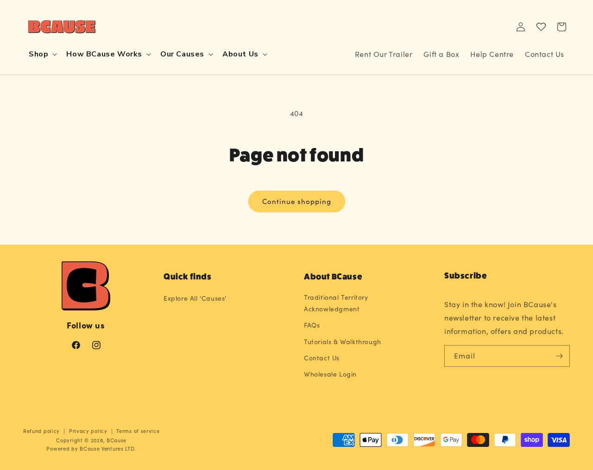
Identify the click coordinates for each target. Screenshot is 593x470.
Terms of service (137, 430)
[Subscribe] (559, 356)
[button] (42, 54)
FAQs (312, 325)
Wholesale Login (330, 374)
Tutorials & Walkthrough (342, 341)
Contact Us (322, 357)
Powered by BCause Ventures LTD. (91, 448)
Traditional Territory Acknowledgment (336, 303)
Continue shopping (296, 201)
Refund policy (41, 430)
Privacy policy (88, 430)
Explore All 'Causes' (195, 298)
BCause (116, 440)
